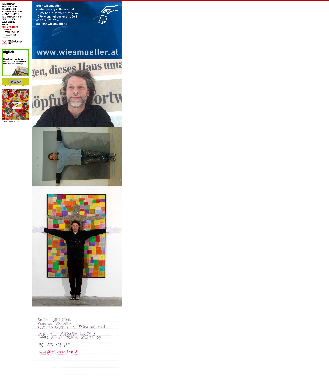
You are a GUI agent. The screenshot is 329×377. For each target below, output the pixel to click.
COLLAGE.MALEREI (9, 9)
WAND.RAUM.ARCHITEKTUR (12, 11)
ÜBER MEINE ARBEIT (11, 32)
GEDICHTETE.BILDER (9, 6)
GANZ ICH (7, 29)
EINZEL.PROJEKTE (8, 19)
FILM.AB (5, 24)
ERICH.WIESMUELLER (10, 27)
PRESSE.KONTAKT (10, 34)
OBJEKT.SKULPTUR (9, 22)
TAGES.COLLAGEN (8, 4)
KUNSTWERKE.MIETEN (10, 14)
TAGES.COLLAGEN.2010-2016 (12, 16)
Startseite (6, 37)
